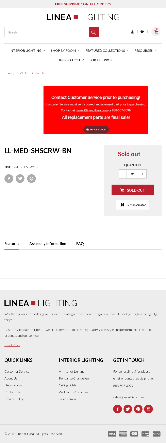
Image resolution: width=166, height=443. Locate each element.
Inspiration (70, 60)
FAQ (80, 243)
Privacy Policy (14, 399)
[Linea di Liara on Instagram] (148, 409)
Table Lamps (67, 399)
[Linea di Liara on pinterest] (138, 409)
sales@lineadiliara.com (128, 397)
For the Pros (100, 60)
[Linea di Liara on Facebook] (117, 409)
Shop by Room (64, 50)
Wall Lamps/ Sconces (73, 392)
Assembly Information (47, 243)
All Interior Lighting (71, 371)
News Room (13, 385)
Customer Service (17, 371)
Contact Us (12, 392)
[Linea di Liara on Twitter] (127, 409)
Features (11, 243)
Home (8, 73)
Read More (12, 345)
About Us (10, 378)
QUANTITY (132, 165)
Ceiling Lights (68, 385)
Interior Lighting (26, 50)
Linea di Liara (25, 433)
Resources (143, 50)
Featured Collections (105, 50)
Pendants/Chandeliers (74, 378)
